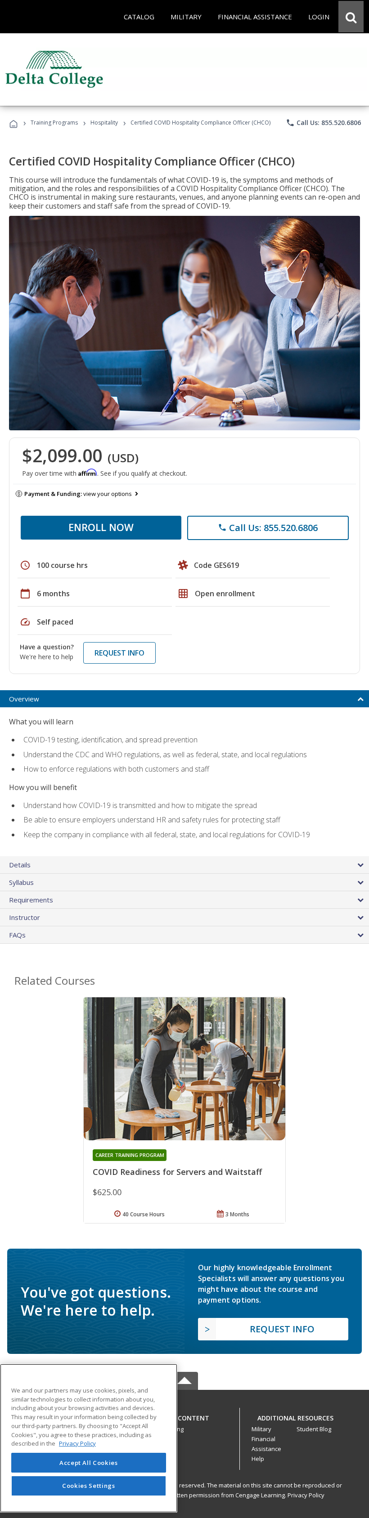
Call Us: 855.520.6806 (323, 122)
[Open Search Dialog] (351, 16)
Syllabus (21, 882)
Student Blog (314, 1429)
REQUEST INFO (119, 653)
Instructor (24, 917)
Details (20, 864)
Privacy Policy (306, 1495)
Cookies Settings (88, 1486)
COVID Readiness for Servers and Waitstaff (177, 1171)
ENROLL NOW (101, 527)
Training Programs (54, 122)
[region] (88, 1438)
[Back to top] (184, 1415)
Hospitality (104, 122)
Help (258, 1459)
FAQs (17, 934)
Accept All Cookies (88, 1463)
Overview (24, 698)
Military (261, 1429)
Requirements (31, 899)
